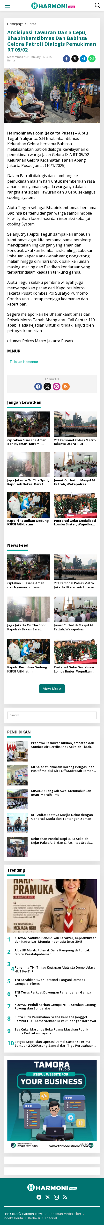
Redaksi (34, 1218)
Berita (11, 60)
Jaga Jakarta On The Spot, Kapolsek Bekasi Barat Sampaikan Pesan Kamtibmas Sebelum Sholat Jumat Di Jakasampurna (28, 482)
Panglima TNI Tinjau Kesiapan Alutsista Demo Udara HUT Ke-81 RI (55, 969)
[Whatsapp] (92, 58)
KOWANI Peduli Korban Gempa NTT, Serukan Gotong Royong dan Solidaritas (55, 1006)
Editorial (51, 1218)
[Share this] (66, 58)
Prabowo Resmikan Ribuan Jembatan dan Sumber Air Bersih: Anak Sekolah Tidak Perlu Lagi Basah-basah (62, 745)
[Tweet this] (75, 58)
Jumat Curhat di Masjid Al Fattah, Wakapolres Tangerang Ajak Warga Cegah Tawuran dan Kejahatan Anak (74, 482)
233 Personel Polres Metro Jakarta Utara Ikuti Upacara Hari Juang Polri (75, 442)
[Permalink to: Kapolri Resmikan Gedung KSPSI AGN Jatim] (28, 504)
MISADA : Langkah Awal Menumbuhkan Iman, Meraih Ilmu (61, 793)
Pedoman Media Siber (65, 1213)
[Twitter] (47, 386)
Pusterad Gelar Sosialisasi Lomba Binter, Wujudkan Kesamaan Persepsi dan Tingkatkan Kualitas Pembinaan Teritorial (75, 522)
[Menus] (7, 5)
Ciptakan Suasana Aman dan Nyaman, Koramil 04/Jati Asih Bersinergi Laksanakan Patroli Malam (28, 442)
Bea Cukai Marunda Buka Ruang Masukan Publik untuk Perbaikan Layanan (51, 1031)
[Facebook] (38, 386)
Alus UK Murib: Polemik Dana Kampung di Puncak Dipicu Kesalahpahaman (52, 952)
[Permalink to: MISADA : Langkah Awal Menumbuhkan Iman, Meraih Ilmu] (17, 799)
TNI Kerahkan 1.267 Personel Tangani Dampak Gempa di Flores (50, 982)
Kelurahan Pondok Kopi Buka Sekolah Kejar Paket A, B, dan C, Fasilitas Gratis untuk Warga (60, 840)
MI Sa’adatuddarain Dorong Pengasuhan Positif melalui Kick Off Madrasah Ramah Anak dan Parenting (62, 769)
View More (52, 688)
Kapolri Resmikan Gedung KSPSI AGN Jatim (28, 522)
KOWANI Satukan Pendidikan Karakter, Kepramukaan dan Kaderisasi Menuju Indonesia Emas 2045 (56, 940)
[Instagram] (56, 386)
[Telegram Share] (83, 58)
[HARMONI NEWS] (53, 5)
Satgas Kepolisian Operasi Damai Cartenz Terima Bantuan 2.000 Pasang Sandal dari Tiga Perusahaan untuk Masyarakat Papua (54, 1043)
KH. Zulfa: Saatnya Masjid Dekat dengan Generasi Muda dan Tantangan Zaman (62, 817)
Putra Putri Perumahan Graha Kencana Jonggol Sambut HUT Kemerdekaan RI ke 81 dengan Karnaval (55, 1019)
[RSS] (66, 386)
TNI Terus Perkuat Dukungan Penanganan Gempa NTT (53, 994)
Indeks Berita (13, 1218)
